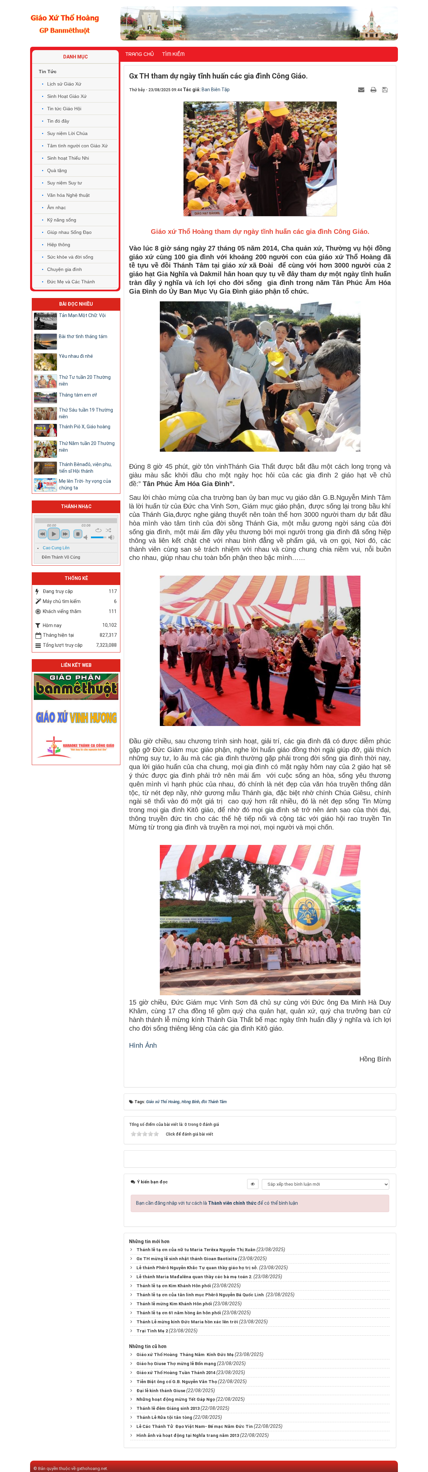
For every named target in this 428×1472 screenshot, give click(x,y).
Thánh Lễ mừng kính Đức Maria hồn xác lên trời (187, 1321)
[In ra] (374, 89)
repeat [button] (98, 530)
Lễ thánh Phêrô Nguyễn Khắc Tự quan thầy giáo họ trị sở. (197, 1267)
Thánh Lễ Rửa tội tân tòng (164, 1417)
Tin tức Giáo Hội (64, 108)
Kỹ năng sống (61, 220)
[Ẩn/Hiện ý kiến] (252, 1184)
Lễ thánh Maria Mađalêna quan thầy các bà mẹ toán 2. (194, 1276)
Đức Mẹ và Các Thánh (71, 281)
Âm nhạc (56, 207)
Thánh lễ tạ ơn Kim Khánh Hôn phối (173, 1285)
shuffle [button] (108, 530)
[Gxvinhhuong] (76, 716)
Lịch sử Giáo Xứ (64, 84)
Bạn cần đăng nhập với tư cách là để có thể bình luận (217, 1203)
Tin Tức (48, 71)
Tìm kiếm (173, 54)
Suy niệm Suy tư (64, 182)
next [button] (65, 534)
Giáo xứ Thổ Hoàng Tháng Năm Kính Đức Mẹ (185, 1354)
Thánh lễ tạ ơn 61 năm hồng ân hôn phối (178, 1312)
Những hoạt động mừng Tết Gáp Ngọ (175, 1399)
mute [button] (87, 537)
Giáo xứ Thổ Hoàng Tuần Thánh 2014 (175, 1372)
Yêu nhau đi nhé (76, 356)
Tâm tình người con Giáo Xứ (77, 145)
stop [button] (78, 534)
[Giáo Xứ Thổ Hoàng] (65, 23)
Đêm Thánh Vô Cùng (61, 557)
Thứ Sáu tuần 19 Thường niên (86, 413)
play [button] (54, 534)
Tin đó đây (58, 121)
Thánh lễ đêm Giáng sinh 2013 (168, 1408)
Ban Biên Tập (216, 89)
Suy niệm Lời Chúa (67, 133)
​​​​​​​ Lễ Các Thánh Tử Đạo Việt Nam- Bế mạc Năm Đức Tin (194, 1426)
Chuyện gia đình (64, 269)
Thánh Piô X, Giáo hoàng (84, 426)
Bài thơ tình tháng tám (83, 336)
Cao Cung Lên (56, 548)
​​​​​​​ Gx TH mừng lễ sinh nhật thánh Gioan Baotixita (186, 1258)
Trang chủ (139, 54)
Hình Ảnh (143, 1045)
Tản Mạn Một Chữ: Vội (82, 315)
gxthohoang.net (92, 1468)
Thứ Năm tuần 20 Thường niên (87, 447)
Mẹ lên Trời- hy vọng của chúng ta (85, 484)
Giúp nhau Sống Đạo (69, 232)
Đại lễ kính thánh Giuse (160, 1390)
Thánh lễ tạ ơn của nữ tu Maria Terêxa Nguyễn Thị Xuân (195, 1249)
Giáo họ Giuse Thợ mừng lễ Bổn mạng (176, 1363)
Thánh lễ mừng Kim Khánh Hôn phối (174, 1303)
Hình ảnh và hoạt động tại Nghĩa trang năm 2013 (187, 1435)
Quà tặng (57, 170)
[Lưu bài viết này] (385, 89)
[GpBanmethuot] (76, 686)
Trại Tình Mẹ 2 (152, 1330)
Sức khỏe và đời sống (70, 257)
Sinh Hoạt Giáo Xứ (67, 96)
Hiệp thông (58, 244)
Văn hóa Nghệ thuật (68, 195)
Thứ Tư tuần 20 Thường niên (85, 381)
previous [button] (42, 534)
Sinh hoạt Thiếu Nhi (68, 158)
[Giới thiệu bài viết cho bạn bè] (362, 89)
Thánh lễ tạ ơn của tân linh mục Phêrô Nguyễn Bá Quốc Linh (200, 1294)
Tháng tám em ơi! (78, 395)
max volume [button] (111, 537)
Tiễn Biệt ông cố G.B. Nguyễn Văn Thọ (176, 1381)
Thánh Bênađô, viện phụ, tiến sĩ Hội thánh (85, 468)
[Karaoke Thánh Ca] (76, 746)
